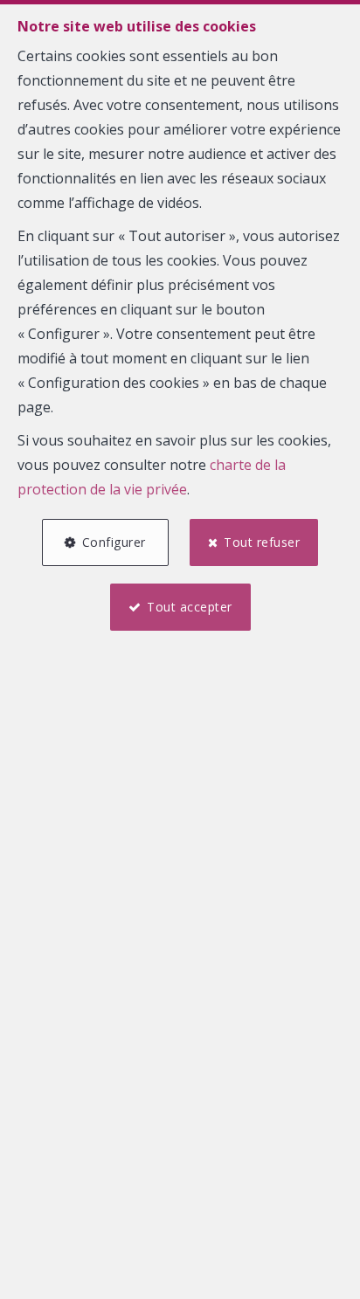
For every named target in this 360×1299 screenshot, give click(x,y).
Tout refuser (262, 542)
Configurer (114, 542)
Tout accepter (189, 606)
